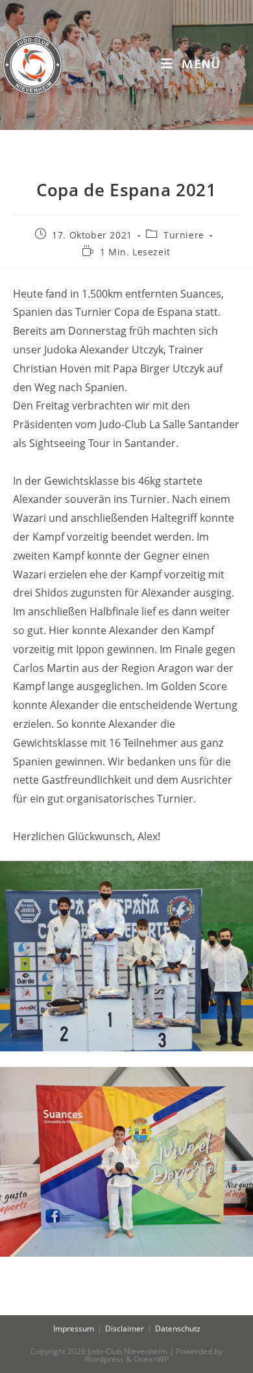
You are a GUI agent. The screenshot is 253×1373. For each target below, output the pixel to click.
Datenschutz (177, 1328)
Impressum (73, 1328)
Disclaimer (124, 1328)
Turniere (183, 235)
